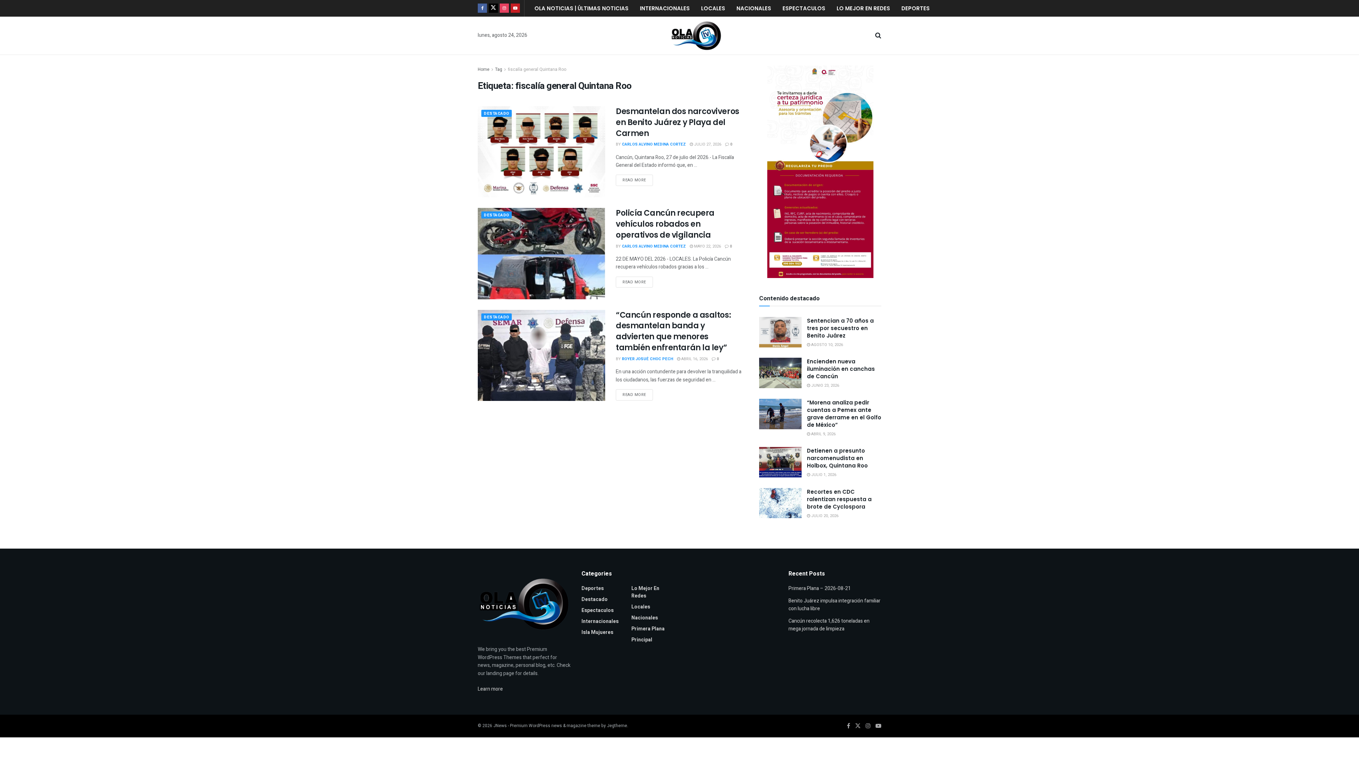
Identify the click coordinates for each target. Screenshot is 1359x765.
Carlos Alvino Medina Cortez (654, 144)
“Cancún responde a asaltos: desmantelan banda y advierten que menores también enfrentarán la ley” (673, 331)
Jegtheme (617, 725)
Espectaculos (803, 8)
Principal (641, 640)
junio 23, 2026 (824, 385)
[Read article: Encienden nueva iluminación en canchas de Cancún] (780, 373)
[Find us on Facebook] (482, 8)
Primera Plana (648, 629)
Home (483, 69)
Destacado (496, 113)
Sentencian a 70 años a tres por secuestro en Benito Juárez (840, 328)
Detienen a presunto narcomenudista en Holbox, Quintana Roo (837, 458)
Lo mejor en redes (863, 8)
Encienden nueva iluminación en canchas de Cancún (841, 369)
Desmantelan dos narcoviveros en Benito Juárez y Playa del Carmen (677, 122)
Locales (713, 8)
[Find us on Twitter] (493, 8)
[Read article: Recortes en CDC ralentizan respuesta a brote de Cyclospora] (780, 503)
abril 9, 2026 (823, 434)
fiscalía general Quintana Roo (537, 69)
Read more (638, 179)
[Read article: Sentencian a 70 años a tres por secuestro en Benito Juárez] (780, 332)
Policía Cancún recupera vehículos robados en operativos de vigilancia (665, 224)
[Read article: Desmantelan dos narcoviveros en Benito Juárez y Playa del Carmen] (541, 151)
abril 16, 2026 (694, 359)
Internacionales (665, 8)
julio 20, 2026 (824, 516)
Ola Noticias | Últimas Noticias (581, 8)
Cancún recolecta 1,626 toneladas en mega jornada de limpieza (829, 625)
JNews (500, 725)
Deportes (915, 8)
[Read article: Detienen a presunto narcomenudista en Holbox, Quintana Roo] (780, 462)
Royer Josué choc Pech (647, 359)
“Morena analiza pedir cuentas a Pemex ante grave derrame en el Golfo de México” (844, 414)
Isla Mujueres (597, 632)
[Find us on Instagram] (504, 8)
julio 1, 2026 (823, 475)
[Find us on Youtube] (515, 8)
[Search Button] (878, 36)
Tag (498, 69)
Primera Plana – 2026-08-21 (820, 588)
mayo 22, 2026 (707, 246)
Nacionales (753, 8)
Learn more (490, 689)
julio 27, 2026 (707, 144)
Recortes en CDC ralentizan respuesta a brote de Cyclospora (839, 499)
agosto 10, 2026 (826, 345)
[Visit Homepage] (696, 36)
